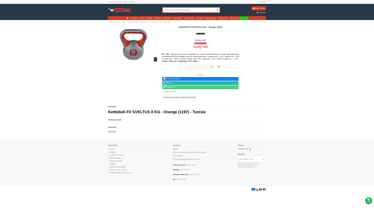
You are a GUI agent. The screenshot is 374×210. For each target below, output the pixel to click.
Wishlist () (263, 2)
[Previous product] (264, 22)
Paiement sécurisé (115, 161)
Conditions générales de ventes (120, 173)
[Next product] (265, 22)
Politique (112, 164)
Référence (198, 40)
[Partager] (198, 75)
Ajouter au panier (199, 66)
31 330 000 (179, 156)
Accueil (111, 149)
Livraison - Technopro (129, 2)
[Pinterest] (202, 75)
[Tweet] (200, 75)
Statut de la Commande (117, 167)
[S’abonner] (263, 159)
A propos (112, 152)
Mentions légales (115, 158)
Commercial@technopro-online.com (187, 159)
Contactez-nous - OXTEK (115, 2)
